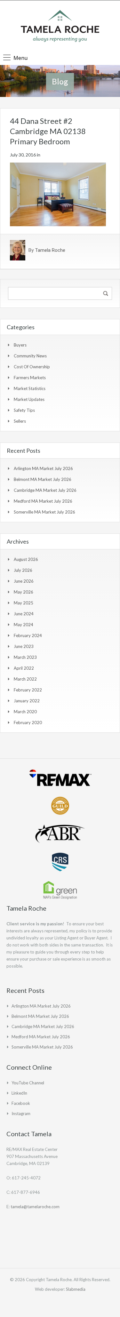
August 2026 (26, 559)
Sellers (20, 421)
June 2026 (24, 581)
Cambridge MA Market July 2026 (45, 490)
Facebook (21, 1103)
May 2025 (23, 602)
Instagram (21, 1113)
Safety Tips (24, 410)
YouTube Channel (28, 1082)
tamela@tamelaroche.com (35, 1206)
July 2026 (23, 570)
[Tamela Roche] (60, 26)
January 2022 (27, 700)
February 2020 (28, 722)
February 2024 (28, 635)
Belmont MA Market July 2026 (42, 479)
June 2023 (24, 646)
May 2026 (23, 592)
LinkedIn (19, 1093)
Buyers (20, 344)
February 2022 (28, 689)
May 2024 (23, 624)
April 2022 (24, 668)
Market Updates (29, 399)
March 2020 (25, 711)
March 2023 (25, 657)
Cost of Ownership (32, 366)
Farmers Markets (30, 377)
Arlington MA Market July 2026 (43, 468)
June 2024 (24, 613)
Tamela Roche (50, 250)
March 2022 (25, 679)
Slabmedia (75, 1289)
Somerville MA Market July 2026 (44, 512)
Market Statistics (29, 388)
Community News (30, 355)
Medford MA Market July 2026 (43, 501)
